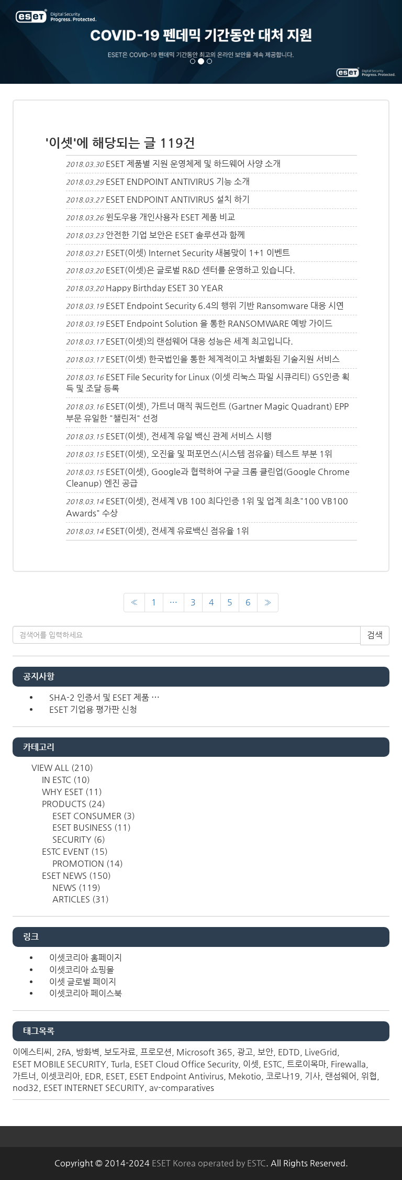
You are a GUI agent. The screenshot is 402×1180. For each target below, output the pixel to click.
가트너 (24, 1076)
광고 (245, 1052)
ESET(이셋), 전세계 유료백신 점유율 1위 (177, 531)
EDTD (289, 1052)
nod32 (26, 1088)
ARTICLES (79, 899)
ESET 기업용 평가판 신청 (93, 709)
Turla (120, 1064)
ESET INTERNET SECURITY (93, 1088)
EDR (93, 1076)
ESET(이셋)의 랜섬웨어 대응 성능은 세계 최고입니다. (199, 341)
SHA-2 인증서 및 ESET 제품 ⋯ (104, 697)
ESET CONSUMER (92, 816)
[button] (30, 42)
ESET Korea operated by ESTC (209, 1163)
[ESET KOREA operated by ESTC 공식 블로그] (57, 17)
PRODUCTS (72, 804)
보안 (265, 1052)
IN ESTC (65, 780)
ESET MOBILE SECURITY (59, 1064)
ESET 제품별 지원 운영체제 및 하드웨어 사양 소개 (193, 164)
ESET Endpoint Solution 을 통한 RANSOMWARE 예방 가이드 (219, 323)
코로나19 (283, 1076)
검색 (375, 635)
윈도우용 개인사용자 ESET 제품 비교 (170, 217)
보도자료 (120, 1052)
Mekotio (244, 1076)
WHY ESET (71, 792)
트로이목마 (306, 1064)
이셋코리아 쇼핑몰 (81, 970)
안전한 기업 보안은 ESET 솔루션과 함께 (175, 235)
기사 (312, 1076)
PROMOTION (86, 863)
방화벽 (87, 1052)
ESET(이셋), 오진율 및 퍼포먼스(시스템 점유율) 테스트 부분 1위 (219, 454)
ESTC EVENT (74, 851)
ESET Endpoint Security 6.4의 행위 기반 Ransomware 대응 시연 (225, 306)
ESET (115, 1076)
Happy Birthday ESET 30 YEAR (164, 288)
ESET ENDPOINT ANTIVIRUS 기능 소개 (178, 181)
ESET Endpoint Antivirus (176, 1076)
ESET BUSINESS (90, 827)
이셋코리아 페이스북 (85, 993)
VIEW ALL (61, 768)
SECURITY (77, 839)
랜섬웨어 (340, 1076)
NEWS (75, 887)
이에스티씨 (32, 1052)
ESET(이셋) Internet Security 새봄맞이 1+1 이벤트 (198, 253)
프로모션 (156, 1052)
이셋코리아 (60, 1076)
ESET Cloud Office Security (186, 1064)
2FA (64, 1052)
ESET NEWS (75, 875)
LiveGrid (321, 1052)
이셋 (251, 1064)
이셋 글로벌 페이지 (82, 982)
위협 (369, 1076)
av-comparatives (181, 1088)
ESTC (272, 1064)
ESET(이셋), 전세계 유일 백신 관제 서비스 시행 (189, 436)
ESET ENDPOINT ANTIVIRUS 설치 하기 (178, 199)
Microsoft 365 (204, 1052)
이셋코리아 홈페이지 (85, 958)
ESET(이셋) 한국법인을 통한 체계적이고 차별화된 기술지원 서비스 (223, 359)
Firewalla (348, 1064)
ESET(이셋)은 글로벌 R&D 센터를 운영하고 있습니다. (200, 270)
